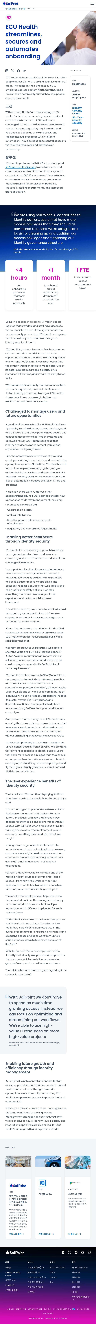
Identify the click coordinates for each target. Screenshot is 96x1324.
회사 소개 (76, 1272)
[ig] (89, 1252)
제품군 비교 (10, 1280)
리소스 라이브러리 (57, 1267)
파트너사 (53, 1277)
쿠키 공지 (47, 1309)
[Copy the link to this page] (24, 70)
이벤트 (52, 1272)
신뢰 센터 (76, 1287)
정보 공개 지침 (48, 1313)
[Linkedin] (63, 1252)
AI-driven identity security (77, 120)
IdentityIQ (9, 1285)
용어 (52, 1282)
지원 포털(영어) (35, 1267)
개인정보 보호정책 (35, 1309)
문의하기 (31, 1292)
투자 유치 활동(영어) (81, 1296)
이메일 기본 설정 (83, 1309)
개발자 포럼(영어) (35, 1277)
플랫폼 (8, 1267)
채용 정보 (76, 1277)
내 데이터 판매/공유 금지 (62, 1309)
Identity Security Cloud (77, 110)
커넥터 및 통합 (11, 1290)
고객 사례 (22, 9)
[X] (69, 1252)
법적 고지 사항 (21, 1309)
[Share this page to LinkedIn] (6, 70)
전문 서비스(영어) (35, 1287)
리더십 (75, 1292)
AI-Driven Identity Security (20, 167)
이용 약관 (10, 1309)
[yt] (82, 1252)
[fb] (76, 1252)
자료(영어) (32, 1272)
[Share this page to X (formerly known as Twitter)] (12, 70)
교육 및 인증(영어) (35, 1282)
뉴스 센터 (76, 1282)
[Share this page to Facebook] (18, 70)
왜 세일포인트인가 (11, 9)
